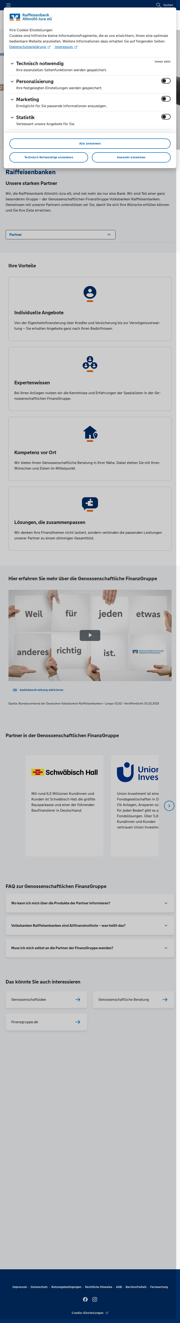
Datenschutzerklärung (28, 47)
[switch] (166, 81)
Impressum (64, 47)
